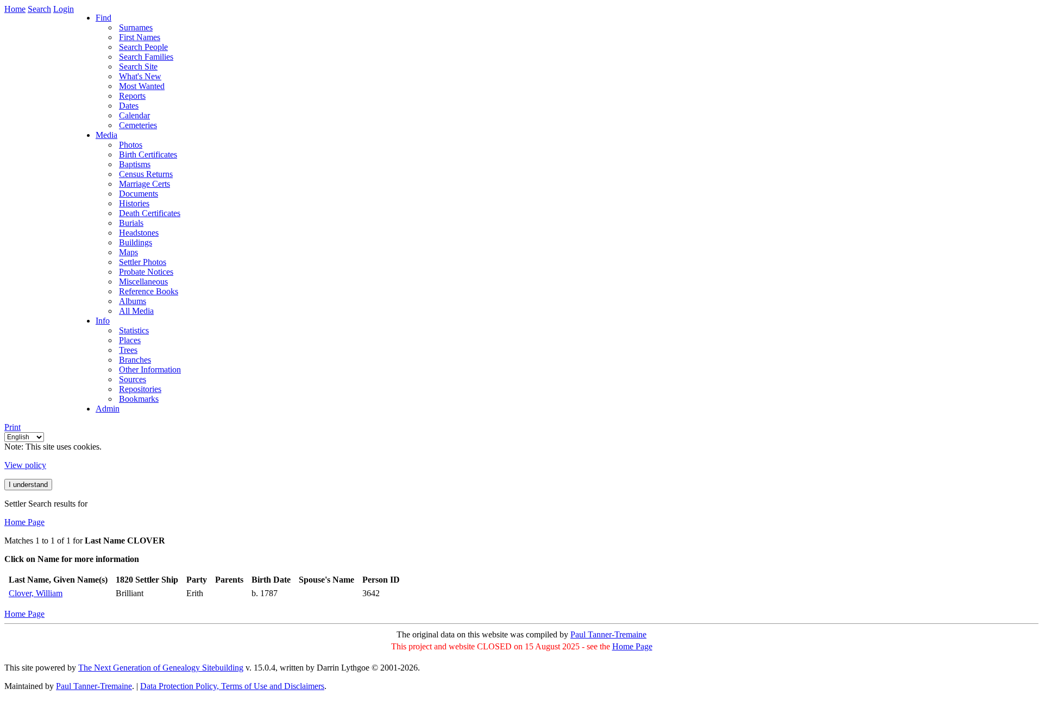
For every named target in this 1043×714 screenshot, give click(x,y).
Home (15, 9)
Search (39, 9)
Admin (108, 408)
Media (106, 135)
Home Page (24, 522)
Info (103, 320)
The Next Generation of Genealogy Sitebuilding (160, 667)
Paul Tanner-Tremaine (608, 634)
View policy (25, 465)
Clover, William (35, 593)
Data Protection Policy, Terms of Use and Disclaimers (232, 686)
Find (103, 17)
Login (63, 9)
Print (12, 427)
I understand (28, 485)
